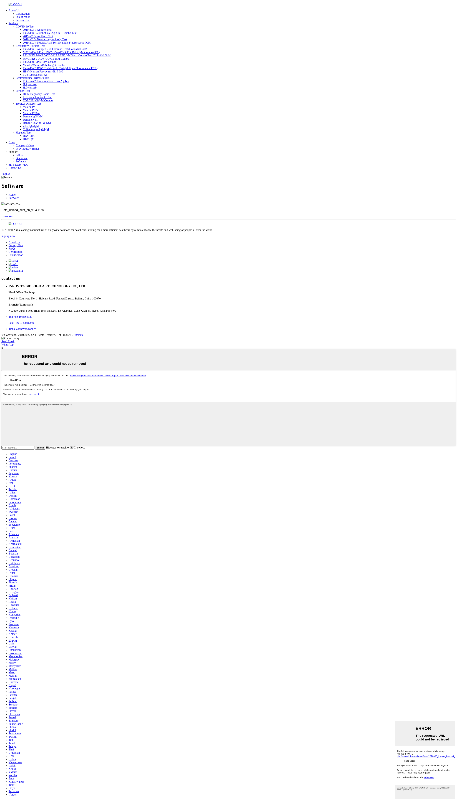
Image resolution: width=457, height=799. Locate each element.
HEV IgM (28, 138)
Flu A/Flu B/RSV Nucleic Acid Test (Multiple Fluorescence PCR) (60, 68)
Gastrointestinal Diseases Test (32, 77)
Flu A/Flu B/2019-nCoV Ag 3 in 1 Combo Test (49, 32)
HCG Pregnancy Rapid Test (39, 93)
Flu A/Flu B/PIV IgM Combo (39, 61)
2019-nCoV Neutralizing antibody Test (45, 39)
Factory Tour (23, 20)
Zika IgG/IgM (31, 126)
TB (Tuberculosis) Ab (35, 74)
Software (21, 161)
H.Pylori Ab (30, 87)
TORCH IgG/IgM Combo (38, 100)
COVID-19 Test (25, 26)
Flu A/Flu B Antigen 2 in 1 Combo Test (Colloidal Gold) (55, 49)
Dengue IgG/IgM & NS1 (37, 122)
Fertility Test (23, 90)
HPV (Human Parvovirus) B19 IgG (43, 71)
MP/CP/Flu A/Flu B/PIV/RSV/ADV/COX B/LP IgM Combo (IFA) (61, 52)
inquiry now (8, 236)
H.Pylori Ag (30, 84)
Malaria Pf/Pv (30, 110)
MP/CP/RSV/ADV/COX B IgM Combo (46, 58)
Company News (25, 145)
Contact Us (15, 167)
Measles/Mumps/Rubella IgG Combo (44, 65)
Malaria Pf (29, 106)
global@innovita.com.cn (22, 328)
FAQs (19, 155)
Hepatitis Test (23, 132)
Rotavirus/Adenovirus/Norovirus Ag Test (46, 81)
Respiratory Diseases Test (30, 45)
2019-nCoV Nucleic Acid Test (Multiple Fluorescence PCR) (57, 42)
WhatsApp (7, 344)
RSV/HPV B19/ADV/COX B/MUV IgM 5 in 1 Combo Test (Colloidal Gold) (67, 55)
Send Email (7, 341)
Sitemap (78, 334)
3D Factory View (18, 164)
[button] (7, 216)
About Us (14, 10)
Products (13, 23)
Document (21, 158)
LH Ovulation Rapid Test (37, 97)
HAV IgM (28, 135)
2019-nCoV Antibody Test (38, 36)
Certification (23, 13)
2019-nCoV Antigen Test (37, 29)
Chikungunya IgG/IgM (36, 129)
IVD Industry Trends (27, 148)
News (12, 142)
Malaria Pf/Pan (31, 113)
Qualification (23, 16)
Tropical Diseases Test (28, 103)
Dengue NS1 (30, 119)
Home (12, 194)
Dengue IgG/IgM (32, 116)
